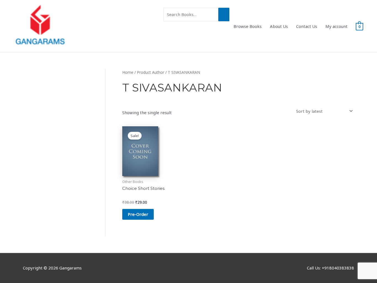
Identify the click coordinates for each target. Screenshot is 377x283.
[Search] (223, 14)
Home (127, 72)
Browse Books (247, 26)
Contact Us (306, 26)
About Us (279, 26)
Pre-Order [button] (138, 214)
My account (336, 26)
